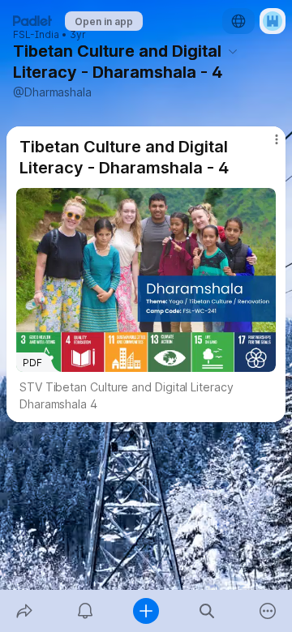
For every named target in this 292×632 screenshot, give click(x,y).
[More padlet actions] (268, 611)
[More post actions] (266, 146)
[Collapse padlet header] (233, 51)
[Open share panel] (24, 611)
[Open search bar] (207, 611)
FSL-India (36, 35)
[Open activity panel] (84, 611)
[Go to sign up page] (273, 21)
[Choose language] (238, 21)
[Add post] (145, 611)
